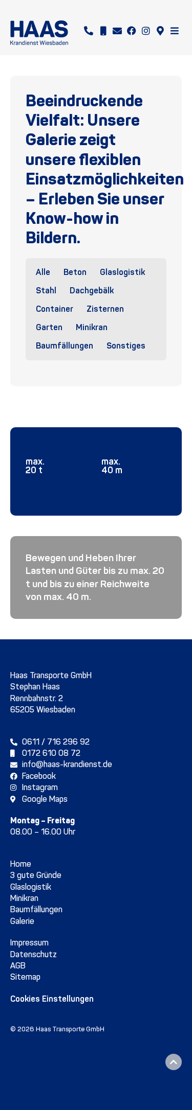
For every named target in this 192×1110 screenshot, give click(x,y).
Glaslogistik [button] (122, 272)
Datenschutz (33, 954)
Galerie (22, 921)
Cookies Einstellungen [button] (52, 999)
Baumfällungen (36, 909)
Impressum (29, 942)
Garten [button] (49, 327)
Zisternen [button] (105, 309)
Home (20, 864)
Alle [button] (43, 272)
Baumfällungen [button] (64, 346)
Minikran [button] (92, 327)
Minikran (24, 898)
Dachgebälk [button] (92, 290)
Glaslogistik (30, 887)
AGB (18, 965)
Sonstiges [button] (125, 346)
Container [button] (54, 309)
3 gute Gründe (35, 875)
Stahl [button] (46, 290)
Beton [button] (75, 272)
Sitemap (25, 977)
